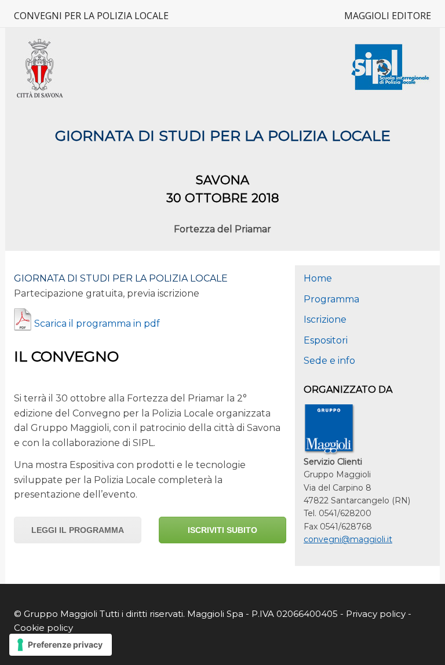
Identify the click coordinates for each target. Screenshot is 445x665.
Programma (331, 299)
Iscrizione (325, 319)
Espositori (326, 340)
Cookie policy (43, 627)
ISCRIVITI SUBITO (222, 530)
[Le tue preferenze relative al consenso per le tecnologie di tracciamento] (60, 645)
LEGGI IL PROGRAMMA (77, 530)
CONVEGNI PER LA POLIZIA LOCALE (91, 15)
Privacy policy (377, 613)
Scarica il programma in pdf (97, 323)
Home (318, 278)
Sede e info (329, 360)
